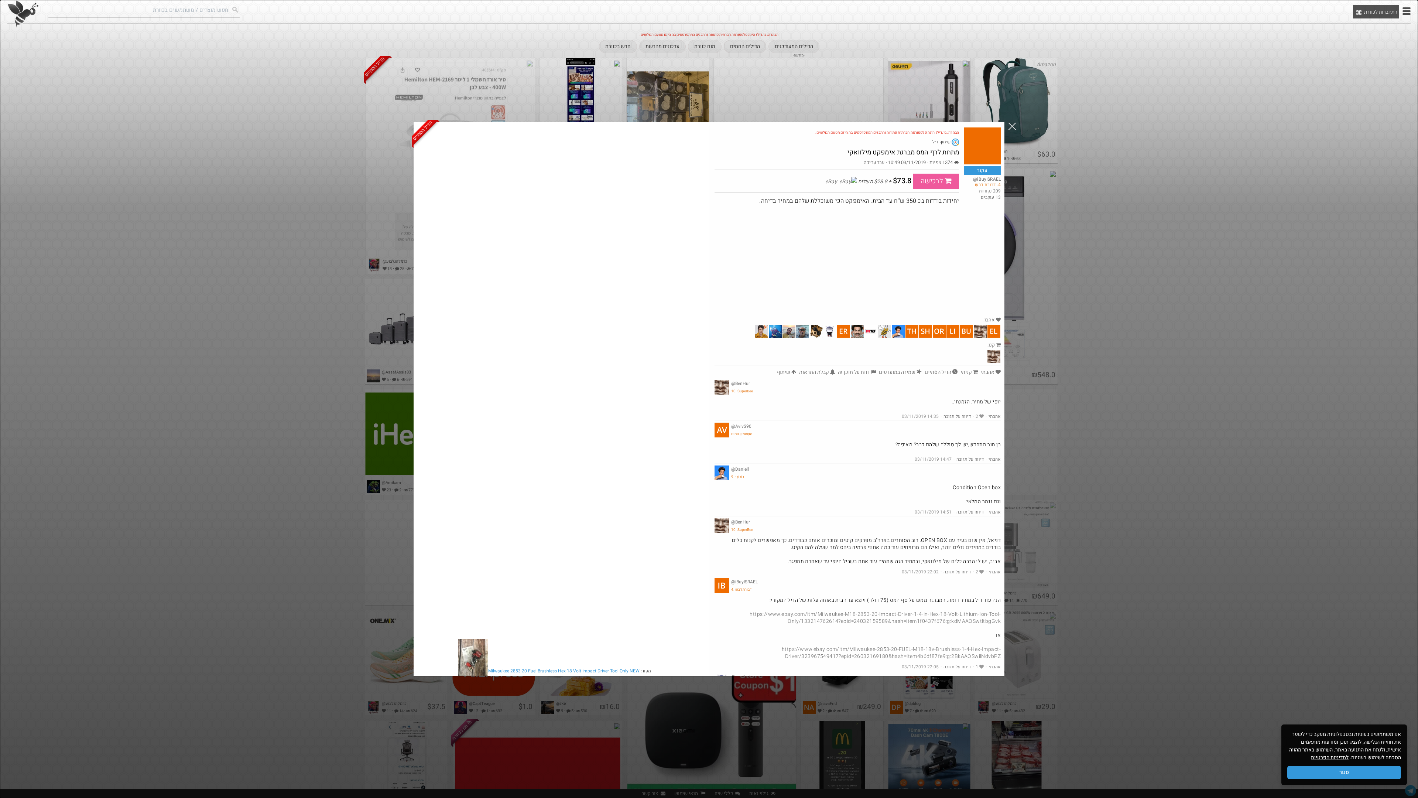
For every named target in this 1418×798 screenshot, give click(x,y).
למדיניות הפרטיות (1330, 757)
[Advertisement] (858, 259)
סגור (1344, 772)
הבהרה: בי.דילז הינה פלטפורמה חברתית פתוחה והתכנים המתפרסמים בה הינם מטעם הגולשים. (887, 132)
